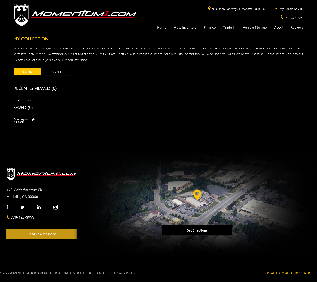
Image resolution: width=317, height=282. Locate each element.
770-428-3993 (22, 217)
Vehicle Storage (255, 27)
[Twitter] (22, 207)
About (278, 27)
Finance (210, 27)
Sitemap (87, 273)
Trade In (229, 27)
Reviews (297, 27)
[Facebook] (7, 207)
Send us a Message (42, 234)
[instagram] (55, 207)
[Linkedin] (39, 207)
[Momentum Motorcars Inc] (75, 15)
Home (161, 27)
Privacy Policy (124, 273)
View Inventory (185, 27)
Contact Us (103, 273)
